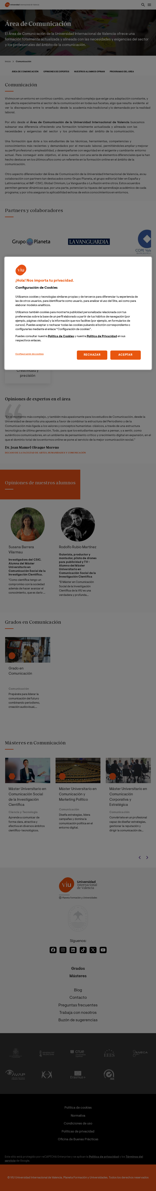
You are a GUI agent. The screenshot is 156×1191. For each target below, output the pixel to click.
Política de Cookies (61, 336)
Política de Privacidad (102, 336)
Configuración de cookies (29, 354)
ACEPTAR (125, 355)
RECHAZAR (92, 355)
